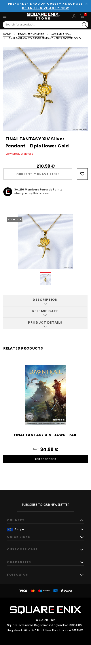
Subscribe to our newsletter (45, 504)
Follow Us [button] (17, 575)
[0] (82, 16)
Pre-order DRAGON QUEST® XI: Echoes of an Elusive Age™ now (45, 6)
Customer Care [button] (22, 549)
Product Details (45, 322)
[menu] (4, 16)
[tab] (45, 300)
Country (16, 520)
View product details (19, 154)
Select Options (45, 459)
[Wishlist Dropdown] (82, 174)
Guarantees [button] (19, 562)
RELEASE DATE (45, 311)
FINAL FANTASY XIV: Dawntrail (45, 434)
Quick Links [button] (18, 537)
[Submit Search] (84, 24)
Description (45, 299)
